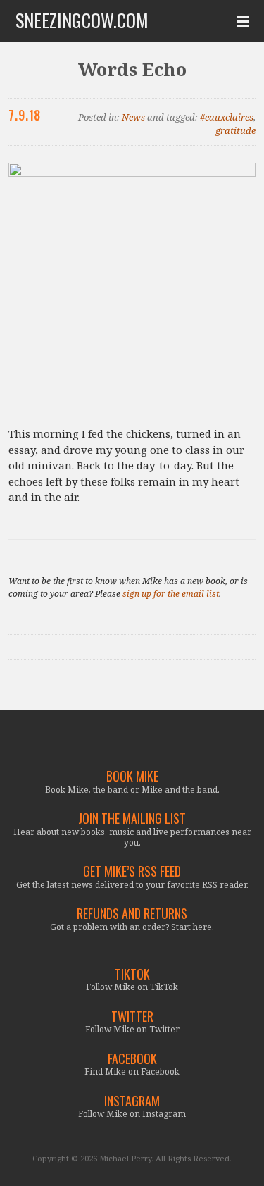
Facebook (132, 1059)
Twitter (132, 1016)
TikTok (132, 974)
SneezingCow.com (82, 20)
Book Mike (132, 776)
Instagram (132, 1101)
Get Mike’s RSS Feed (132, 871)
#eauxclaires (226, 117)
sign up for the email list (170, 594)
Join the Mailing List (132, 818)
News (133, 117)
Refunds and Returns (132, 914)
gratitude (235, 130)
